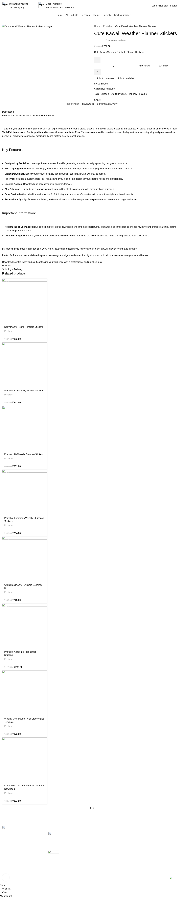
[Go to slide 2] (93, 808)
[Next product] (168, 26)
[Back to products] (164, 26)
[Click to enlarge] (5, 877)
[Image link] (16, 833)
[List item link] (23, 854)
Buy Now (163, 66)
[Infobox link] (15, 5)
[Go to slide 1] (90, 808)
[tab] (73, 104)
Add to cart (145, 66)
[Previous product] (161, 26)
